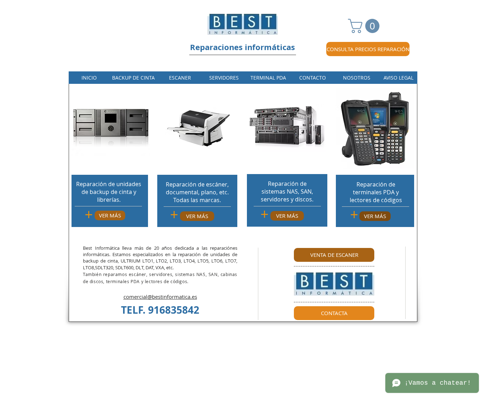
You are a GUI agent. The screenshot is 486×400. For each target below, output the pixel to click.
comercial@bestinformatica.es (160, 296)
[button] (365, 26)
